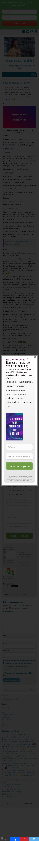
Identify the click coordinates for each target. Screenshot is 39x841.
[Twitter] (34, 839)
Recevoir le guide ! (19, 466)
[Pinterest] (24, 839)
